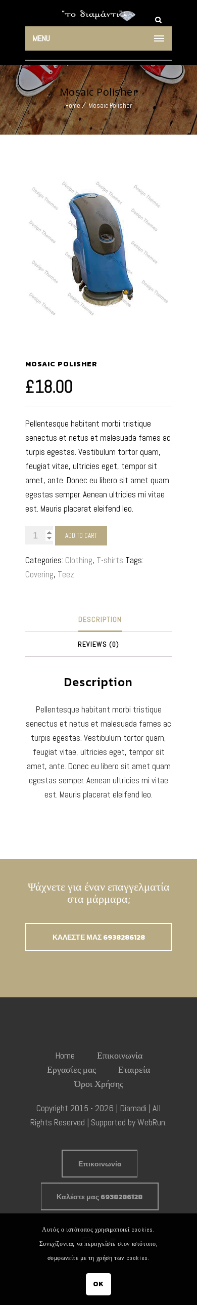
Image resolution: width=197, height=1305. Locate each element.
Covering (39, 574)
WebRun (151, 1122)
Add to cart (81, 535)
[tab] (99, 619)
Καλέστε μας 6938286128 (99, 1197)
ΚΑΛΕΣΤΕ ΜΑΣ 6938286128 (99, 937)
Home (72, 105)
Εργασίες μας (71, 1069)
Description (100, 619)
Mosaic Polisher (110, 105)
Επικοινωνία (119, 1055)
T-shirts (109, 560)
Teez (66, 574)
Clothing (78, 560)
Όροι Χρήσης (98, 1083)
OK (98, 1284)
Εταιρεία (134, 1069)
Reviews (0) (98, 644)
